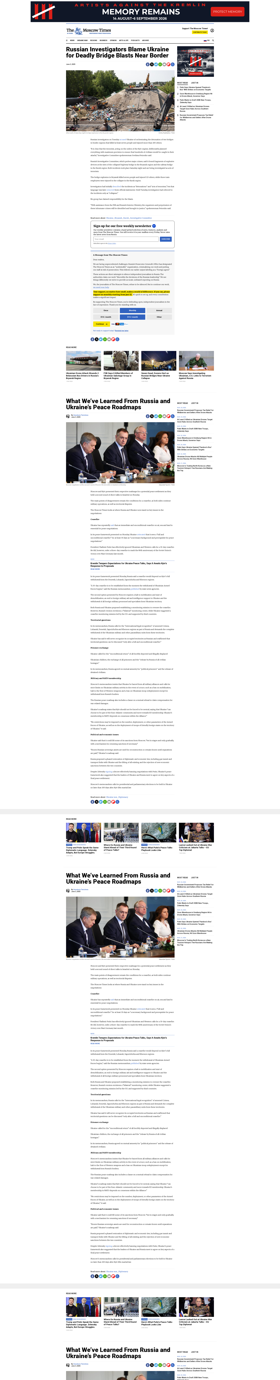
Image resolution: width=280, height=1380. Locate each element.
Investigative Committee (141, 218)
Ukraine (109, 218)
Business (103, 40)
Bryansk (118, 218)
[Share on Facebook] (148, 64)
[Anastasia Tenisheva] (68, 416)
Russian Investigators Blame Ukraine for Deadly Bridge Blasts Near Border (117, 52)
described (117, 186)
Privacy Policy (112, 243)
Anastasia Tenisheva (80, 415)
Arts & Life (123, 40)
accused (123, 139)
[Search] (213, 40)
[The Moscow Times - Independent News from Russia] (88, 30)
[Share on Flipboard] (168, 64)
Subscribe (166, 239)
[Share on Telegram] (156, 64)
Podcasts (135, 40)
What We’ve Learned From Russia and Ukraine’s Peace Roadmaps (118, 404)
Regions (93, 40)
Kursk (126, 218)
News (72, 40)
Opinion (113, 40)
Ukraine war (111, 797)
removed (110, 190)
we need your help (101, 287)
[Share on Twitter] (152, 64)
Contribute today (200, 32)
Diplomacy (123, 797)
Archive (145, 40)
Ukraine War (82, 40)
